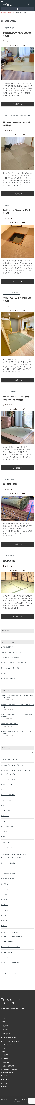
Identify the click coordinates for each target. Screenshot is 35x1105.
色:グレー (4, 805)
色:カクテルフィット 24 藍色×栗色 (11, 858)
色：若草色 (4, 910)
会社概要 (5, 1026)
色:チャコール (5, 816)
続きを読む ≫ (17, 104)
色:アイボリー (5, 789)
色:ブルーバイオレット (8, 837)
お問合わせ (6, 1034)
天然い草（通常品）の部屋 (9, 760)
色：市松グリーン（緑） (8, 774)
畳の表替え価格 (10, 484)
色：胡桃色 (4, 905)
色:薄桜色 (4, 920)
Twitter (5, 1075)
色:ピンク (4, 821)
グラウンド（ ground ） (9, 952)
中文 (3, 1022)
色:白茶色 (4, 899)
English (4, 1018)
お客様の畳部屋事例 (7, 647)
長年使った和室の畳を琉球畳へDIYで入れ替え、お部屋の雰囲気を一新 (17, 696)
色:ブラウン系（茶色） (8, 826)
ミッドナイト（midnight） (9, 973)
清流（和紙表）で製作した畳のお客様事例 (13, 854)
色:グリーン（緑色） (7, 800)
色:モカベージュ (6, 842)
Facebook (6, 1079)
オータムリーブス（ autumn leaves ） (13, 936)
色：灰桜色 (4, 889)
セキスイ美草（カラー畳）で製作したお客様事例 (15, 770)
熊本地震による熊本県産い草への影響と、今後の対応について (17, 706)
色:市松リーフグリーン (8, 784)
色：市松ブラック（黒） (8, 779)
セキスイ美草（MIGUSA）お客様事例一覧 (13, 662)
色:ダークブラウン (6, 810)
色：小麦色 (4, 894)
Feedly (5, 1086)
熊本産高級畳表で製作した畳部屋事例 (12, 765)
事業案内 (3, 673)
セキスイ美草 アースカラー (9, 932)
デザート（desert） (7, 968)
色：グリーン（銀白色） (8, 863)
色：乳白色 (4, 868)
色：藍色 (3, 915)
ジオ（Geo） (5, 957)
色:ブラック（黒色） (7, 831)
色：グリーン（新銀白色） (9, 873)
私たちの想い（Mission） (8, 678)
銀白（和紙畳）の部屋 (7, 878)
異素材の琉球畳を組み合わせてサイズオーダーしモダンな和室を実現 (17, 732)
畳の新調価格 (9, 561)
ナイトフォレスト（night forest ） (12, 962)
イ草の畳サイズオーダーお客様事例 (11, 652)
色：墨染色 (4, 884)
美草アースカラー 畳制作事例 (10, 668)
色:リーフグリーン (6, 847)
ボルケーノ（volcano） (8, 941)
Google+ (5, 1083)
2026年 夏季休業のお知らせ (9, 724)
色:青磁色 (4, 926)
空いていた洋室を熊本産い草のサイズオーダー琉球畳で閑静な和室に (17, 715)
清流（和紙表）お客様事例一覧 (10, 657)
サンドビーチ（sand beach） (10, 947)
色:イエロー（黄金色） (8, 795)
